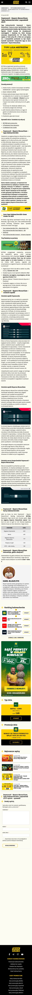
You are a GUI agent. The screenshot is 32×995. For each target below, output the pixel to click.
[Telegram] (13, 954)
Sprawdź (26, 613)
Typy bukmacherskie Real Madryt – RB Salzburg (14, 231)
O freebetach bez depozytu (11, 125)
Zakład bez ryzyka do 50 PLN (14, 619)
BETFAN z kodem (6, 70)
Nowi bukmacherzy (16, 971)
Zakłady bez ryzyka (16, 964)
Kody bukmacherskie (16, 978)
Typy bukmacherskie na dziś (18, 8)
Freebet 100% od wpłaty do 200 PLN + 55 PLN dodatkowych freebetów (15, 626)
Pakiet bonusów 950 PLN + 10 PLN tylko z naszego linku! (15, 632)
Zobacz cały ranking (16, 637)
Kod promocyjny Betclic (16, 983)
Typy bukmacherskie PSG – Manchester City (15, 228)
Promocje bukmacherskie (16, 961)
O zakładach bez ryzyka (10, 127)
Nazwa (4, 826)
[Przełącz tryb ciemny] (29, 2)
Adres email (6, 832)
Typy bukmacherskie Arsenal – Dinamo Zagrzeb (17, 234)
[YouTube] (22, 954)
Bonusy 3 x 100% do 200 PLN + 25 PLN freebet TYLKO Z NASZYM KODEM (14, 613)
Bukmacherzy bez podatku (16, 969)
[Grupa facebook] (18, 954)
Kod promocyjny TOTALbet (16, 990)
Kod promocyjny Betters (16, 992)
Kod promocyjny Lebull (16, 988)
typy (16, 225)
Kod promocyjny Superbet (16, 985)
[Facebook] (9, 954)
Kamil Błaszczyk (11, 581)
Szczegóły (16, 742)
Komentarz (5, 809)
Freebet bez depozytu (16, 966)
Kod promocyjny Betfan (16, 981)
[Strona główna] (16, 2)
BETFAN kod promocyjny (10, 123)
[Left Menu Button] (2, 2)
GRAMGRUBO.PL (5, 8)
